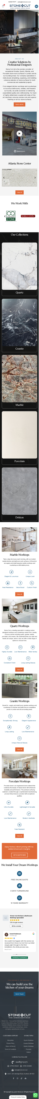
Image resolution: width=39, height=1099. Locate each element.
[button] (36, 6)
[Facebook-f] (13, 1078)
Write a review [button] (16, 926)
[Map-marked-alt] (25, 1078)
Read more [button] (8, 949)
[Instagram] (17, 1078)
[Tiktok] (21, 1078)
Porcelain (19, 461)
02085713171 (22, 1062)
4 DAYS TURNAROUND (19, 891)
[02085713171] (12, 1062)
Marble (20, 405)
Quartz (19, 292)
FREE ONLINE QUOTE (19, 880)
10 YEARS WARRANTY (19, 903)
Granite (19, 348)
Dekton (19, 517)
